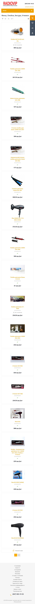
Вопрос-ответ (17, 589)
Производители (17, 591)
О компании (17, 565)
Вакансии (17, 571)
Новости (17, 567)
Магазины (17, 573)
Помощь (17, 577)
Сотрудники (17, 569)
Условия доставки (17, 581)
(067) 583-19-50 (29, 3)
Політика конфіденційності (17, 585)
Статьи (17, 587)
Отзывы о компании (17, 575)
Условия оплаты (17, 579)
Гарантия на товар (17, 583)
